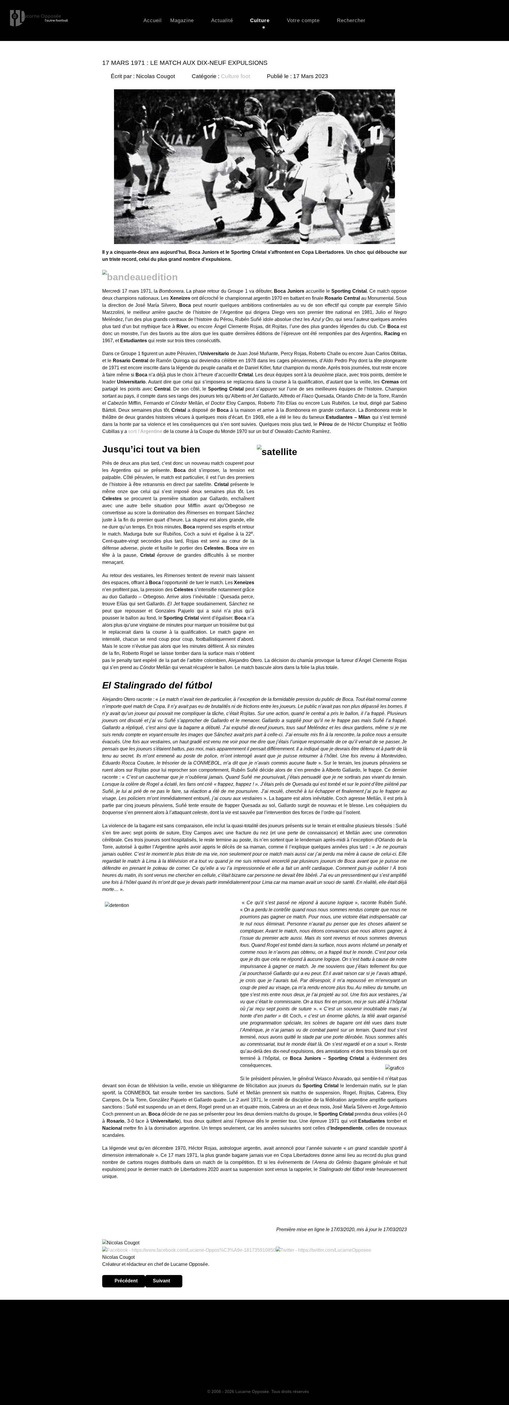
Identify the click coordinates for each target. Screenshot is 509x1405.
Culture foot (235, 76)
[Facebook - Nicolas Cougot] (189, 1249)
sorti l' (145, 431)
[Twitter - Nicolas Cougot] (323, 1249)
